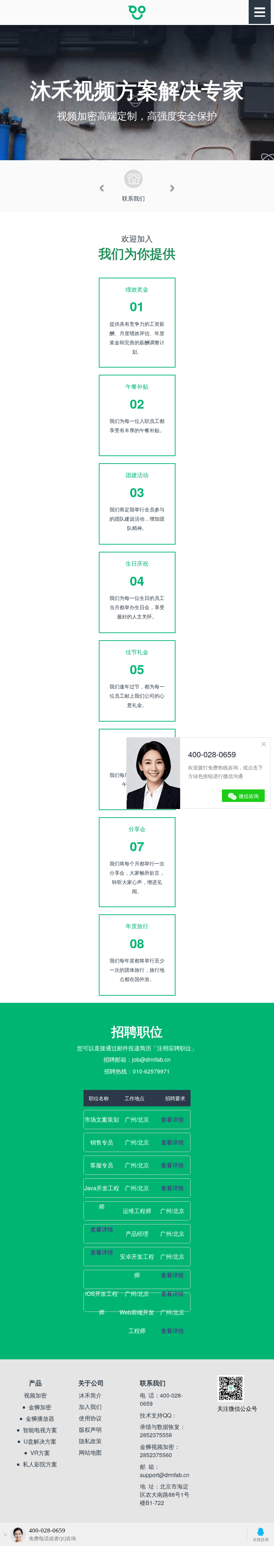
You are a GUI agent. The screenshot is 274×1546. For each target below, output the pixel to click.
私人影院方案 (40, 1464)
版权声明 (90, 1430)
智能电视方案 (40, 1430)
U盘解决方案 (40, 1441)
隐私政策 (90, 1441)
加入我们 (90, 1407)
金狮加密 (40, 1407)
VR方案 (40, 1453)
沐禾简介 (90, 1395)
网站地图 (90, 1452)
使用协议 (90, 1418)
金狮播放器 (40, 1419)
